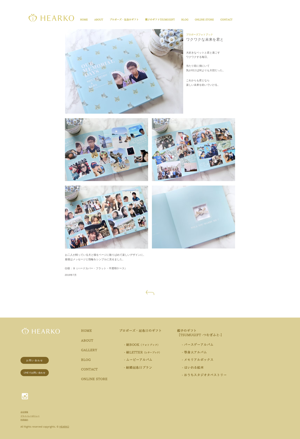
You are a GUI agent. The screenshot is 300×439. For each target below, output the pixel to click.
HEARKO (64, 426)
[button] (123, 19)
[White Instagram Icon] (24, 396)
